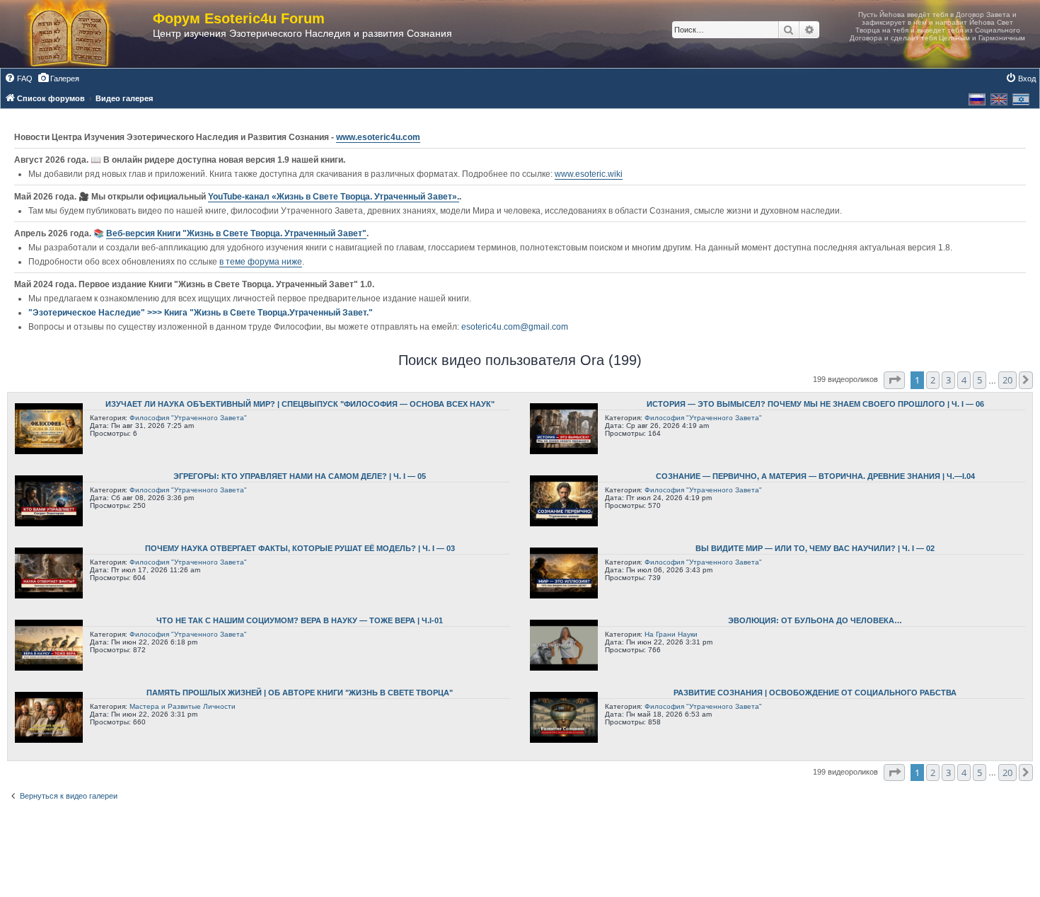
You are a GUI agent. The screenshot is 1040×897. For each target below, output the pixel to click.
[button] (894, 379)
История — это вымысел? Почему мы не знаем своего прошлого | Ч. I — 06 (815, 404)
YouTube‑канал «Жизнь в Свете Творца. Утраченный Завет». (333, 197)
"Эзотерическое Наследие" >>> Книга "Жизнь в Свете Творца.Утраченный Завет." (200, 313)
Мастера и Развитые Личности (182, 706)
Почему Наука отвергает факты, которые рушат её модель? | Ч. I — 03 (300, 548)
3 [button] (948, 380)
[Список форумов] (83, 34)
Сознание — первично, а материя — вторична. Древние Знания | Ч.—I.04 (815, 476)
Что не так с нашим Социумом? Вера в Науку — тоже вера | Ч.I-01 (299, 620)
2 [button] (932, 380)
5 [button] (979, 380)
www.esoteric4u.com (378, 137)
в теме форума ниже (260, 262)
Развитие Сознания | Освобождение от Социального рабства (815, 692)
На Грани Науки (671, 634)
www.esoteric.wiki (589, 174)
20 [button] (1007, 380)
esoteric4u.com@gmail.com (514, 327)
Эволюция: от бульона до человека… (815, 620)
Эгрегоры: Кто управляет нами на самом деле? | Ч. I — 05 (299, 476)
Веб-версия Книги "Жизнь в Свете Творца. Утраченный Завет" (236, 233)
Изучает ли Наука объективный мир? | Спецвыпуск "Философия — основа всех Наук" (300, 404)
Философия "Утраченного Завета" (188, 418)
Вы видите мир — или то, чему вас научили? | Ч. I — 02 (815, 548)
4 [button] (963, 380)
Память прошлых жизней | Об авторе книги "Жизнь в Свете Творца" (299, 692)
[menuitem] (18, 78)
